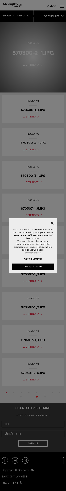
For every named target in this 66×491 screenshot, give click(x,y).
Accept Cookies (33, 266)
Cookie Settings (33, 259)
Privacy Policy (33, 252)
